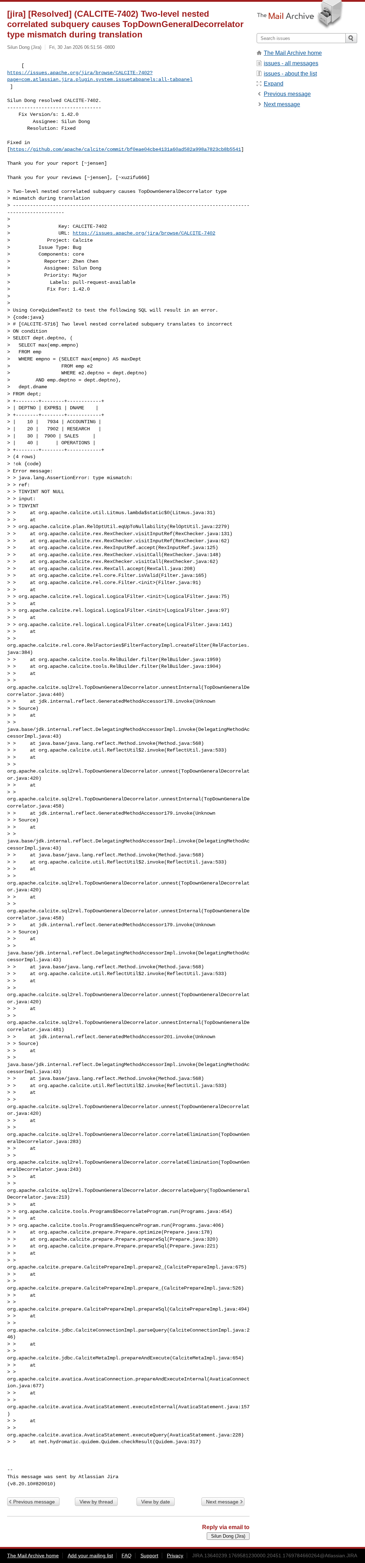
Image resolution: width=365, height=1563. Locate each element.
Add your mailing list (90, 1555)
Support (149, 1555)
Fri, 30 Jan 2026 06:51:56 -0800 (82, 47)
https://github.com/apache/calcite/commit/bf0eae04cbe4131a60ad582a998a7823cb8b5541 (125, 149)
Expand (273, 84)
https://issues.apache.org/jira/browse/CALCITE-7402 (144, 233)
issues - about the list (290, 74)
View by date (155, 1502)
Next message (222, 1502)
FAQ (127, 1555)
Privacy (175, 1555)
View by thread (96, 1502)
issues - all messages (291, 63)
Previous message (34, 1502)
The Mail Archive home (293, 53)
